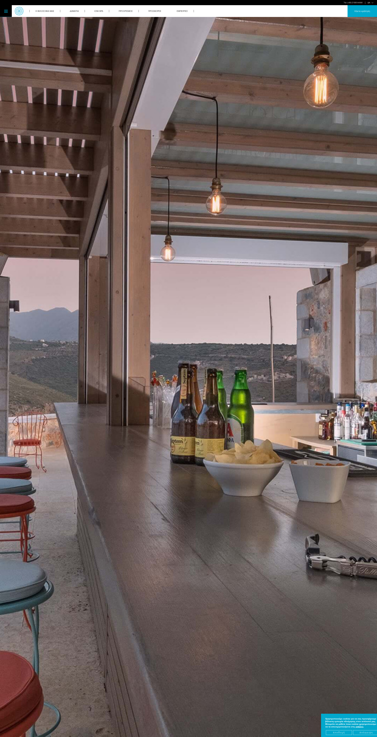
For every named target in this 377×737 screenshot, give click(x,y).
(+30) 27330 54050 (355, 2)
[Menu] (6, 11)
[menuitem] (46, 11)
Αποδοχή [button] (339, 732)
